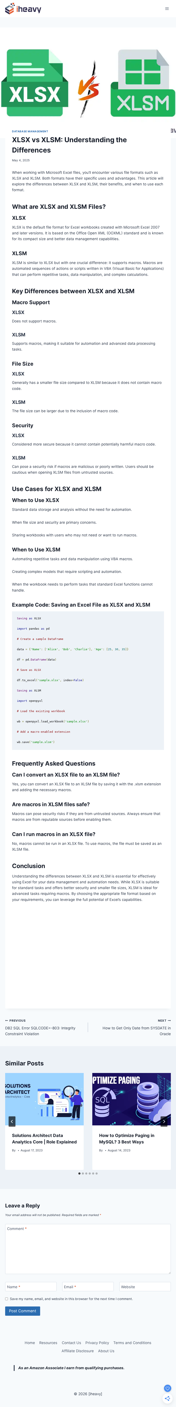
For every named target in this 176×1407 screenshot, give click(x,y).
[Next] (164, 1121)
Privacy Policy (97, 1343)
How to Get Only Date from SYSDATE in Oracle (137, 1027)
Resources (48, 1343)
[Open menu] (167, 8)
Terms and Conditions (132, 1343)
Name (13, 1287)
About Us (106, 1351)
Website (128, 1287)
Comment (17, 1229)
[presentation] (44, 1099)
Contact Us (71, 1343)
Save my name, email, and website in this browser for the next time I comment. (71, 1299)
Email (70, 1287)
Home (30, 1343)
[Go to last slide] (12, 1121)
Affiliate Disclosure (78, 1351)
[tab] (79, 1173)
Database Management (30, 131)
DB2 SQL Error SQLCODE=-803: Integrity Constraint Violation (40, 1027)
